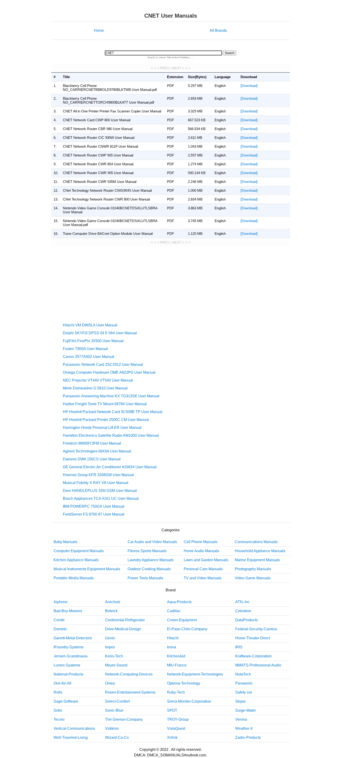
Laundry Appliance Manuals (151, 560)
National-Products (68, 674)
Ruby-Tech (176, 692)
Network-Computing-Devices (129, 674)
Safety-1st (243, 692)
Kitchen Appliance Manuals (76, 560)
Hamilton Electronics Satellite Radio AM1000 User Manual (111, 435)
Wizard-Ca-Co (117, 737)
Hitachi (173, 638)
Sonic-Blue (114, 710)
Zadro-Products (248, 737)
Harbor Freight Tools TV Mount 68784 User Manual (105, 404)
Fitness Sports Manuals (147, 551)
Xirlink (172, 737)
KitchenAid (176, 656)
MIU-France (177, 665)
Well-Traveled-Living (71, 737)
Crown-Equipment (182, 620)
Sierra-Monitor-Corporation (189, 701)
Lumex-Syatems (67, 665)
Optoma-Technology (183, 683)
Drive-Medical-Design (123, 629)
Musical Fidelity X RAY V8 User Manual (95, 483)
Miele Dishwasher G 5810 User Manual (95, 388)
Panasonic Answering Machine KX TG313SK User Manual (111, 396)
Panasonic (244, 683)
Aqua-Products (179, 602)
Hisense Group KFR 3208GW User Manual (98, 475)
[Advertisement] (170, 283)
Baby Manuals (65, 542)
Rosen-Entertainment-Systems (130, 692)
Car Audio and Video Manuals (152, 542)
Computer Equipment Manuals (79, 551)
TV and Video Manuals (203, 578)
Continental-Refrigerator (125, 620)
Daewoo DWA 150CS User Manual (92, 459)
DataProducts (246, 620)
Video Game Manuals (252, 578)
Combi (59, 620)
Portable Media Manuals (74, 578)
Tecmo (59, 719)
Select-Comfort (117, 701)
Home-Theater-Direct (252, 638)
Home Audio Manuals (201, 551)
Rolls (58, 692)
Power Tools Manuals (145, 578)
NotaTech (243, 674)
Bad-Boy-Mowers (68, 611)
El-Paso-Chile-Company (187, 629)
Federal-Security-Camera (256, 629)
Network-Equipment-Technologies (195, 674)
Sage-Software (66, 701)
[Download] (249, 86)
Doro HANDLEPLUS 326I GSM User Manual (100, 491)
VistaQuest (176, 728)
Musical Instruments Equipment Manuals (87, 569)
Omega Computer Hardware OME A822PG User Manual (109, 372)
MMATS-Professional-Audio (258, 665)
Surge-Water (245, 710)
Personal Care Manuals (203, 569)
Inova (171, 647)
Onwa (110, 683)
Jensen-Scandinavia (70, 656)
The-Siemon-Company (124, 719)
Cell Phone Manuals (200, 542)
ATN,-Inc (242, 602)
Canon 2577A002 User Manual (88, 357)
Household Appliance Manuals (260, 551)
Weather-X (244, 728)
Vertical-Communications (74, 728)
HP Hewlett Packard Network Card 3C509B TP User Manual (112, 412)
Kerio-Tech (114, 656)
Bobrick (111, 611)
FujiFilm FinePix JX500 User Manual (93, 341)
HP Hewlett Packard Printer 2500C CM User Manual (106, 420)
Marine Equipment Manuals (257, 560)
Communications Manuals (256, 542)
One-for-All (62, 683)
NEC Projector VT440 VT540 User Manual (98, 380)
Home (99, 30)
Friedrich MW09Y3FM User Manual (92, 443)
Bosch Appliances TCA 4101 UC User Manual (101, 498)
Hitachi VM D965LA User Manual (90, 325)
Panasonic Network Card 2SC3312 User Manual (103, 364)
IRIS (238, 647)
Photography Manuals (253, 569)
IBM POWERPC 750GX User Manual (93, 506)
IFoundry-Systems (69, 647)
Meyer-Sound (116, 665)
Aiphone (61, 602)
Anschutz (112, 602)
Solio (58, 710)
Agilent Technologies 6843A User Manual (97, 451)
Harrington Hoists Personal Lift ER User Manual (102, 428)
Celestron (243, 611)
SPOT (172, 710)
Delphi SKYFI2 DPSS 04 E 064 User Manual (100, 333)
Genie (110, 638)
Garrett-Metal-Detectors (73, 638)
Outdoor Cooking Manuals (149, 569)
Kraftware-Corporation (253, 656)
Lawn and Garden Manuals (206, 560)
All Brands (218, 30)
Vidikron (112, 728)
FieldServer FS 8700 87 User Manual (93, 514)
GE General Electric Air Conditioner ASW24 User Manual (110, 467)
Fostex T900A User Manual (85, 349)
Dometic (60, 629)
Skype (240, 701)
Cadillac (174, 611)
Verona (241, 719)
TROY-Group (178, 719)
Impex (110, 647)
